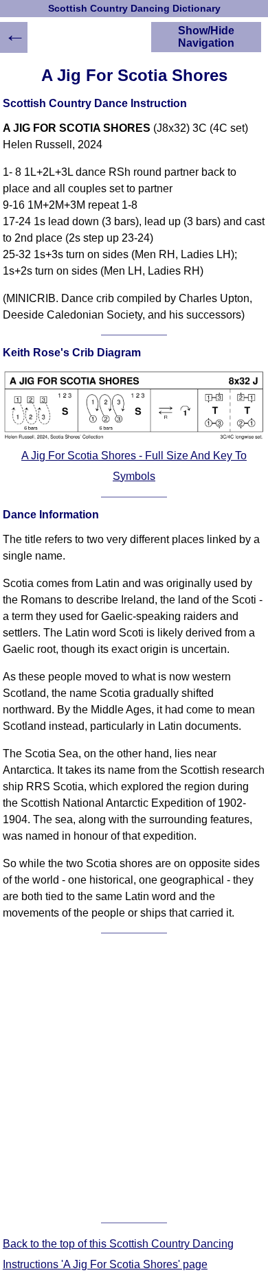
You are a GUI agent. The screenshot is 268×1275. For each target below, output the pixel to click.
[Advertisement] (134, 1078)
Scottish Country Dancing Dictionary (134, 8)
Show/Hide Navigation (206, 37)
